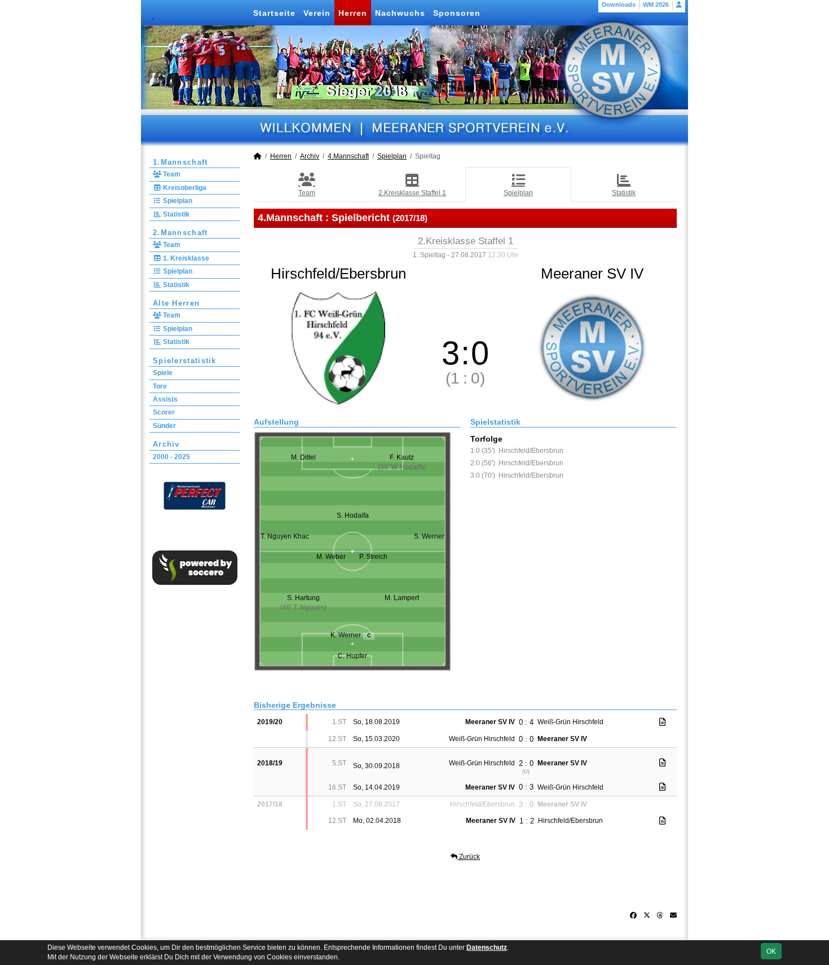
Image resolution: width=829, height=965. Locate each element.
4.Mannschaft (348, 156)
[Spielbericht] (662, 721)
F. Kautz (402, 457)
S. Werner (429, 536)
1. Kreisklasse (185, 258)
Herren (352, 12)
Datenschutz (486, 947)
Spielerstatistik (185, 360)
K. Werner (350, 635)
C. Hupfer (352, 656)
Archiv (166, 444)
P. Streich (373, 557)
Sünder (164, 426)
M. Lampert (402, 598)
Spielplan (176, 201)
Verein (316, 12)
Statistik (175, 214)
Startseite (274, 12)
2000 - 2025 (171, 457)
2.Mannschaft (180, 232)
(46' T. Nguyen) (303, 607)
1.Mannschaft (180, 162)
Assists (165, 399)
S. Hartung (303, 598)
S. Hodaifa (353, 515)
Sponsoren (456, 12)
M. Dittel (303, 457)
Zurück (468, 857)
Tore (160, 386)
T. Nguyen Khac (285, 536)
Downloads (619, 4)
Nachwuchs (400, 12)
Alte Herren (176, 303)
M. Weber (331, 557)
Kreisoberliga (183, 188)
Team (170, 174)
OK (771, 951)
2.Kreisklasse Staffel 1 (412, 193)
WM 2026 (656, 4)
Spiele (163, 373)
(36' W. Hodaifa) (402, 467)
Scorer (164, 412)
